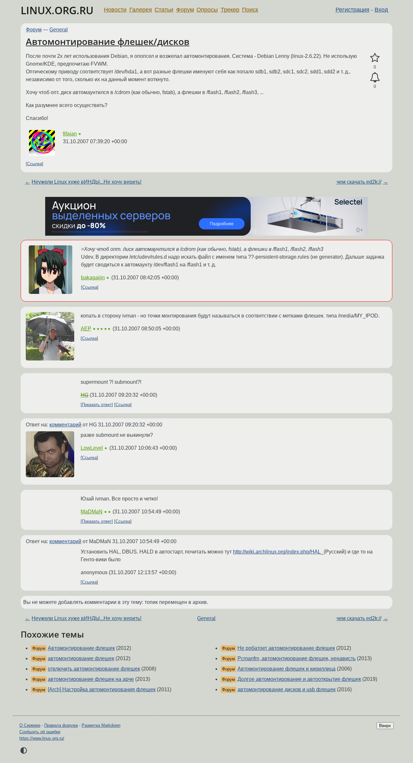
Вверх (385, 725)
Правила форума (61, 725)
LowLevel (92, 448)
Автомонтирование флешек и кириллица (286, 669)
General (58, 29)
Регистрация (352, 9)
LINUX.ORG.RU (57, 10)
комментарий (65, 424)
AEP (86, 328)
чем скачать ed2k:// (359, 182)
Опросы (207, 9)
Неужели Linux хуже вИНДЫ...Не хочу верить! (86, 182)
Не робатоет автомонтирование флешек (286, 648)
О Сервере (29, 725)
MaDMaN (92, 511)
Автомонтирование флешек (81, 648)
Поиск (250, 9)
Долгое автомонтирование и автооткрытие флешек (299, 679)
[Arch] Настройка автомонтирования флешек (102, 689)
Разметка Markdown (101, 725)
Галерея (140, 9)
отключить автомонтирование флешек (94, 669)
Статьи (164, 9)
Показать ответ (97, 404)
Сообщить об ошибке (39, 731)
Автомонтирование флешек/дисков (107, 41)
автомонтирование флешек (81, 658)
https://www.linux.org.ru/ (41, 738)
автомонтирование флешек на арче (91, 679)
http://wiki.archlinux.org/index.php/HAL (277, 551)
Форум (185, 9)
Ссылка (34, 163)
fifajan (70, 133)
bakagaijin (93, 277)
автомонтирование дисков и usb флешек (286, 689)
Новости (115, 9)
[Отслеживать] (375, 77)
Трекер (230, 9)
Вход (381, 9)
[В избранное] (375, 58)
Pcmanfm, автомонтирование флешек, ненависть (296, 658)
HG (84, 395)
